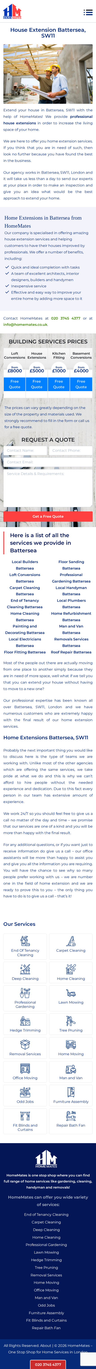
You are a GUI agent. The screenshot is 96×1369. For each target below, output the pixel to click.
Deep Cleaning (46, 1230)
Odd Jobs (46, 1305)
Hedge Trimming (46, 1260)
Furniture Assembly (46, 1313)
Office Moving (46, 1290)
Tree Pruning (46, 1267)
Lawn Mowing (46, 1252)
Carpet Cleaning (46, 1222)
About (45, 1346)
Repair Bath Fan (46, 1328)
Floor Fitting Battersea (25, 652)
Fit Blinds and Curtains (46, 1320)
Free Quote (14, 384)
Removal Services (46, 1275)
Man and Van (46, 1298)
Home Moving (46, 1282)
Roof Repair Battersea (71, 652)
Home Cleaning (46, 1237)
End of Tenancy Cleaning (46, 1214)
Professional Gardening (46, 1245)
